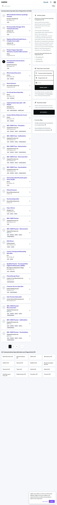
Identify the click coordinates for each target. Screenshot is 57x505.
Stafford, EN (6, 363)
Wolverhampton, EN (20, 357)
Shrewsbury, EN (48, 356)
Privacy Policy (49, 93)
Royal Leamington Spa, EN (48, 363)
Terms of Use (41, 93)
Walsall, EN (47, 369)
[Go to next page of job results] (22, 346)
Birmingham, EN (39, 57)
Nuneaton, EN (33, 374)
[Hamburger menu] (55, 2)
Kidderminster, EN (21, 374)
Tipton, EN (19, 369)
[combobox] (44, 73)
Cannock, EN (47, 374)
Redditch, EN (33, 363)
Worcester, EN (39, 61)
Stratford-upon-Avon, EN (7, 374)
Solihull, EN (33, 369)
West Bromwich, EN (8, 356)
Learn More (45, 501)
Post (45, 2)
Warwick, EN (19, 363)
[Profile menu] (50, 2)
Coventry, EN (39, 59)
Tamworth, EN (6, 369)
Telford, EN (33, 356)
